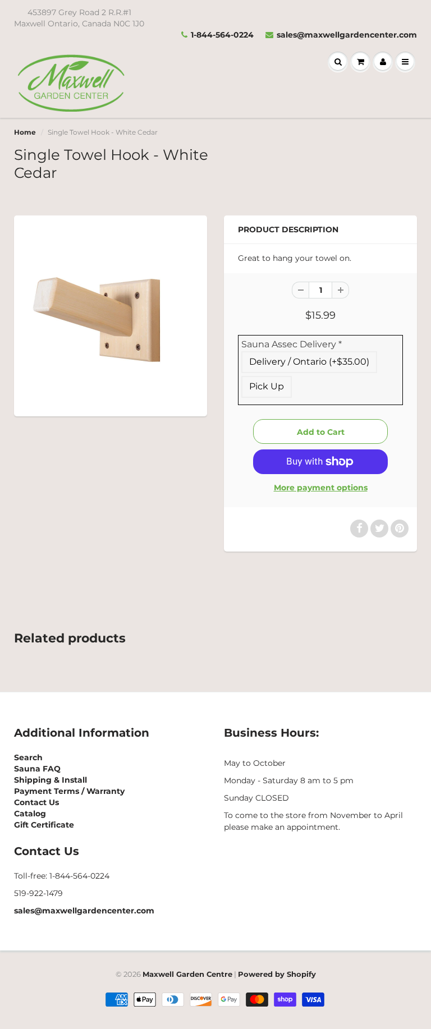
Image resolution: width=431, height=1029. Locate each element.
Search (28, 757)
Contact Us (36, 802)
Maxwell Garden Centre (187, 974)
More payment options (321, 488)
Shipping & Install (50, 780)
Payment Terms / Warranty (69, 791)
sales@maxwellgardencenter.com (347, 35)
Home (25, 132)
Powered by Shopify (277, 974)
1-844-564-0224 (222, 35)
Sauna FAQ (37, 769)
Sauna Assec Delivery (291, 344)
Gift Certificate (44, 825)
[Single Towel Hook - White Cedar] (110, 314)
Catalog (30, 813)
